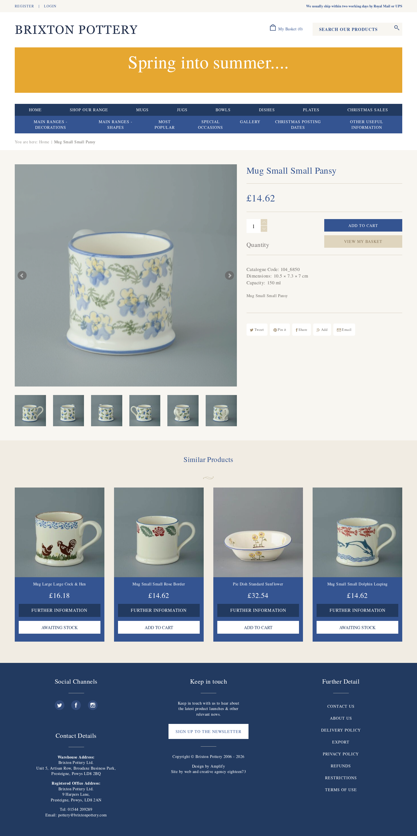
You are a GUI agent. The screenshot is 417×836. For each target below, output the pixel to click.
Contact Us (341, 706)
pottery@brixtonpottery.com (82, 815)
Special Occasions (210, 124)
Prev (22, 275)
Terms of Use (341, 789)
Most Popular (165, 124)
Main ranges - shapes (115, 124)
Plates (311, 109)
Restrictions (341, 777)
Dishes (267, 109)
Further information (59, 610)
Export (340, 742)
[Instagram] (93, 703)
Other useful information (366, 124)
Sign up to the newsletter (208, 731)
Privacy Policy (341, 754)
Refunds (341, 765)
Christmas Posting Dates (298, 124)
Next (229, 275)
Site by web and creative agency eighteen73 (208, 771)
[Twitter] (59, 703)
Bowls (223, 109)
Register (24, 6)
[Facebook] (76, 703)
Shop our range (89, 109)
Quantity (258, 244)
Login (50, 6)
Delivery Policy (341, 730)
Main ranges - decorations (51, 124)
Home (35, 109)
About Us (341, 718)
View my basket (363, 241)
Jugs (182, 109)
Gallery (250, 121)
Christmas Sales (368, 109)
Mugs (142, 109)
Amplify (217, 766)
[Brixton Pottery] (76, 30)
